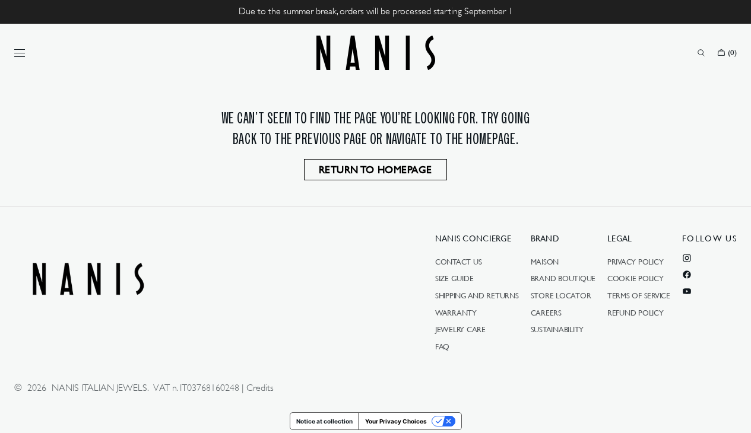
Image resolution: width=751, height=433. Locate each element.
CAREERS (546, 312)
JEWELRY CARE (460, 329)
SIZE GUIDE (454, 278)
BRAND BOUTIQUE (563, 278)
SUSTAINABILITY (557, 329)
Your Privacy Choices (396, 421)
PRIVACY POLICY (635, 262)
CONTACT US (458, 262)
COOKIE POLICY (635, 278)
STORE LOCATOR (561, 295)
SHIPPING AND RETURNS (477, 295)
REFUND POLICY (635, 312)
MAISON (545, 262)
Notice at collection (324, 421)
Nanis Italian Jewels (99, 388)
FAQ (442, 346)
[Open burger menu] (19, 52)
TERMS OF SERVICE (638, 295)
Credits (260, 388)
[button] (701, 53)
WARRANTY (456, 312)
